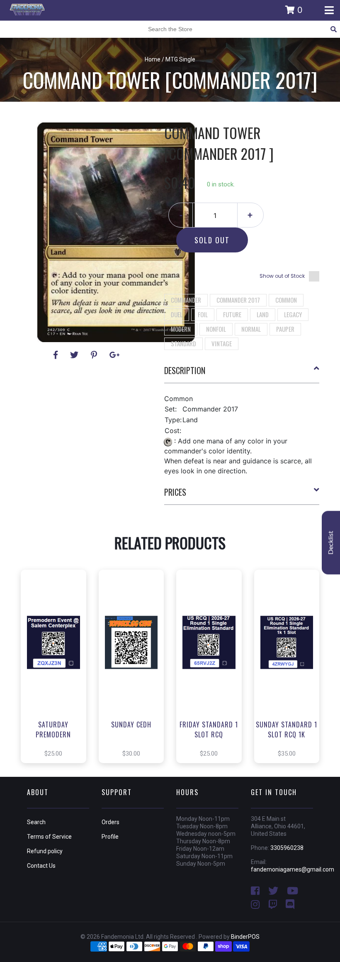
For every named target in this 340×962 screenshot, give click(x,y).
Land (263, 314)
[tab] (242, 373)
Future (232, 314)
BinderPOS (245, 936)
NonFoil (216, 328)
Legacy (293, 314)
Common (286, 299)
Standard (183, 343)
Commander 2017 (238, 299)
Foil (203, 314)
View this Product (57, 679)
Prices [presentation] (175, 492)
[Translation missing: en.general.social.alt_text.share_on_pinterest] (95, 355)
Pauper (285, 328)
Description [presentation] (184, 370)
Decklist (331, 542)
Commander (186, 299)
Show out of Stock (282, 275)
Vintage (221, 343)
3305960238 (287, 848)
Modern (181, 328)
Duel (176, 314)
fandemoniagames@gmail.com (292, 869)
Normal (251, 328)
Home (152, 59)
